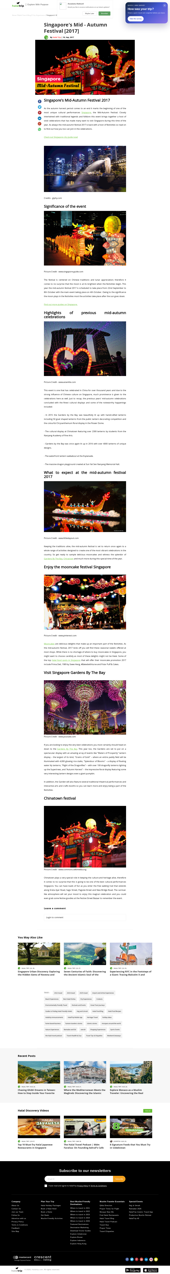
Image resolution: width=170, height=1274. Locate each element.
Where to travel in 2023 (80, 1215)
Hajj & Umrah (134, 1205)
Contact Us (16, 1209)
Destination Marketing (79, 1227)
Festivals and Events (79, 1005)
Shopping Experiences (98, 1029)
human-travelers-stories (73, 1023)
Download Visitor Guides (80, 1231)
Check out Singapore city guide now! (61, 137)
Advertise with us (19, 1218)
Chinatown (68, 558)
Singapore (86, 112)
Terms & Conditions (98, 1186)
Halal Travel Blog (24, 15)
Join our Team (17, 1212)
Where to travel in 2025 (80, 1221)
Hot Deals (45, 1215)
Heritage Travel (92, 1017)
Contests (99, 999)
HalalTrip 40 (134, 1218)
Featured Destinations (79, 1224)
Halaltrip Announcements (54, 1017)
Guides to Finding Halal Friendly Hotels (58, 1011)
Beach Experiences (52, 999)
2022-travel (58, 993)
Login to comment (54, 917)
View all (147, 1111)
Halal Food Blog (97, 1011)
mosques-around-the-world (111, 1023)
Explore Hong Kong (78, 1244)
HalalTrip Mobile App (75, 1017)
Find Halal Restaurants (109, 1215)
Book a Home (46, 1212)
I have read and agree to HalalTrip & (77, 1186)
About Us (15, 1205)
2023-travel (71, 993)
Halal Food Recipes (114, 1011)
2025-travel (84, 993)
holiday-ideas (107, 1017)
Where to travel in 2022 (80, 1211)
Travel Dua (104, 1225)
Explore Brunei (76, 1237)
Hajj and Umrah (82, 1011)
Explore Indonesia (77, 1240)
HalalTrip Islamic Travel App (141, 1212)
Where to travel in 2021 (80, 1208)
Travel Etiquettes (107, 1231)
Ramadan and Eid (70, 1029)
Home (14, 15)
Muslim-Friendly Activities (52, 1218)
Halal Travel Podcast (108, 1222)
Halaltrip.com (37, 1270)
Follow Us (16, 1215)
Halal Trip (57, 37)
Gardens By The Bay (53, 558)
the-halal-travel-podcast (53, 1036)
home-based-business (53, 1023)
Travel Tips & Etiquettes (94, 1036)
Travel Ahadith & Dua (74, 1036)
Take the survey (136, 19)
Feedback (16, 1228)
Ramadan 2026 (135, 1209)
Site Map (15, 1231)
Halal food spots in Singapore (66, 660)
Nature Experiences (52, 1029)
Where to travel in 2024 (80, 1218)
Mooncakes (49, 643)
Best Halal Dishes (69, 999)
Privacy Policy (82, 1186)
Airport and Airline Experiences (103, 993)
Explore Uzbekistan (78, 1234)
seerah (83, 1029)
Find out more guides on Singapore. (61, 304)
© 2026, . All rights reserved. (42, 1270)
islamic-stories (92, 1023)
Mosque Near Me (107, 1212)
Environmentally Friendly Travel (56, 1005)
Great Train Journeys (97, 1005)
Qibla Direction (106, 1205)
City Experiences (39, 15)
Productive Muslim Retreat (140, 1215)
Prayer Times (105, 1228)
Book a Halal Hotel (49, 1209)
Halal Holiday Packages (51, 1205)
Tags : (47, 992)
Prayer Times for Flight (109, 1209)
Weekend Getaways (114, 1036)
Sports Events (115, 1029)
